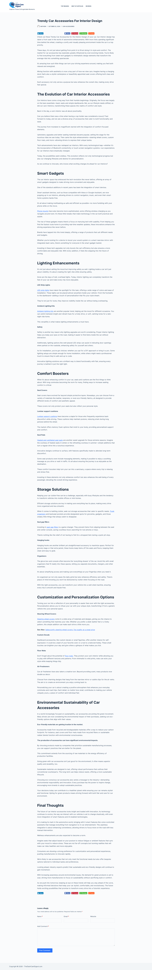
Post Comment (44, 950)
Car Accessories (68, 26)
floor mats (69, 656)
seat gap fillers (52, 527)
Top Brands (65, 6)
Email (66, 916)
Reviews (88, 6)
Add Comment (43, 926)
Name (40, 916)
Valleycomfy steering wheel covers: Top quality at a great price (70, 630)
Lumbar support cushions (47, 416)
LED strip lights (43, 290)
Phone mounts (42, 211)
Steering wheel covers (46, 619)
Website (93, 916)
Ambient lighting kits (45, 311)
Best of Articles (77, 6)
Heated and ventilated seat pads (50, 440)
